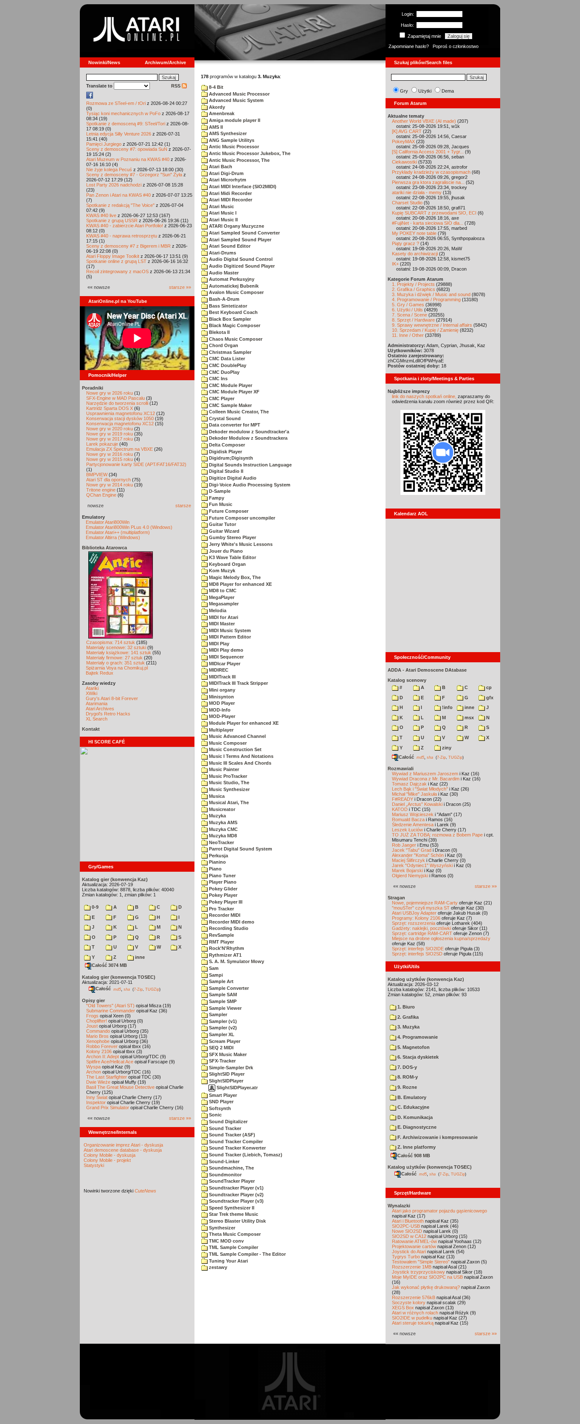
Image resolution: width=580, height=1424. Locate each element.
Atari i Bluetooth (408, 1220)
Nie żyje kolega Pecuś (109, 169)
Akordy (216, 107)
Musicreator (221, 809)
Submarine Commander (110, 1010)
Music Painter (223, 769)
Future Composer (228, 511)
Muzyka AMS (222, 822)
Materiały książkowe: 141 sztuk (118, 652)
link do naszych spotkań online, (424, 396)
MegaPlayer (221, 597)
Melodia (217, 610)
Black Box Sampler (229, 319)
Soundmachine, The (231, 1167)
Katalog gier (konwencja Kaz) (115, 879)
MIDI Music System (229, 630)
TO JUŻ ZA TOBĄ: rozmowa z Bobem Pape (437, 834)
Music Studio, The (228, 782)
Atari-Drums (222, 252)
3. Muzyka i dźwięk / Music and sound (431, 294)
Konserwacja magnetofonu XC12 (120, 423)
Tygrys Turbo (406, 1256)
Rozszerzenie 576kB (413, 1297)
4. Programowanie (417, 1037)
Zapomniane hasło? (409, 46)
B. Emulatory (411, 1097)
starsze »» (180, 287)
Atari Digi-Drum (226, 173)
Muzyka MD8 (222, 835)
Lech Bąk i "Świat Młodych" (420, 788)
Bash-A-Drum (223, 299)
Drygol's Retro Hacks (108, 713)
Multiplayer (221, 729)
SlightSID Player (226, 1073)
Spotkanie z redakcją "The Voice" (120, 205)
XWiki (91, 693)
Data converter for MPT (234, 424)
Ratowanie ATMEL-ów (414, 1241)
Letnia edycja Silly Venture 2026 (118, 133)
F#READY (402, 799)
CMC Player (221, 398)
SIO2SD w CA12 (409, 1236)
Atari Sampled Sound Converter (244, 232)
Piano (215, 868)
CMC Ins (218, 378)
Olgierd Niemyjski (410, 875)
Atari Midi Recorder (230, 193)
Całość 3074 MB (109, 965)
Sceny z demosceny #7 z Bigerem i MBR (128, 246)
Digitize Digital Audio (232, 477)
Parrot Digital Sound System (240, 848)
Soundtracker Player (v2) (236, 1194)
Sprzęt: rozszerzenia (413, 923)
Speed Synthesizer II (231, 1207)
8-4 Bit (215, 87)
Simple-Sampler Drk (230, 1067)
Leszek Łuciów (407, 829)
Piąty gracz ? (405, 243)
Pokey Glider (222, 888)
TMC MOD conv (226, 1240)
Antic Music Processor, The (239, 160)
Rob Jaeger (404, 845)
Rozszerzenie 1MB (411, 1266)
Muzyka (217, 815)
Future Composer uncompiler (241, 517)
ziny (446, 747)
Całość (103, 988)
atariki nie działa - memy (417, 192)
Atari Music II (223, 219)
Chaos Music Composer (235, 339)
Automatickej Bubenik (233, 285)
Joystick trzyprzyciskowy (418, 1271)
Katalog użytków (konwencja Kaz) (426, 979)
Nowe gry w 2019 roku (109, 433)
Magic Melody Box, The (234, 577)
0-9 (94, 907)
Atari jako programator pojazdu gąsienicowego (439, 1210)
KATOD (400, 809)
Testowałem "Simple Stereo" (421, 1261)
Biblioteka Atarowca (104, 547)
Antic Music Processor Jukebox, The (249, 153)
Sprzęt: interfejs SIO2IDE (418, 948)
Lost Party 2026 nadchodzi (113, 184)
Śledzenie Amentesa (413, 824)
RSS (176, 85)
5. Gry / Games (408, 304)
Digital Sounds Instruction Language (250, 464)
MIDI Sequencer (226, 656)
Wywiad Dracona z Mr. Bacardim (425, 778)
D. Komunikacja (414, 1117)
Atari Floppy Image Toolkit (113, 256)
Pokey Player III (225, 901)
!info (447, 707)
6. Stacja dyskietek (417, 1057)
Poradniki (92, 387)
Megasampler (223, 603)
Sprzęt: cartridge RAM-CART (422, 933)
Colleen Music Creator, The (238, 411)
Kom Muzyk (221, 570)
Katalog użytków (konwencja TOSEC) (430, 1167)
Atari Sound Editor (229, 246)
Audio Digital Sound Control (240, 259)
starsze (183, 505)
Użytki (424, 90)
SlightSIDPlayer (225, 1080)
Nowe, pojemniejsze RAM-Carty (425, 902)
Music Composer (227, 743)
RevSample (221, 935)
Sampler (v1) (222, 1021)
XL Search (96, 718)
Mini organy (221, 689)
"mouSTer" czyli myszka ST (421, 907)
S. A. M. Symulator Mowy (236, 961)
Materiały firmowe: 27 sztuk (114, 657)
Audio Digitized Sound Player (241, 265)
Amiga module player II (234, 120)
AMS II (215, 127)
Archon (93, 1071)
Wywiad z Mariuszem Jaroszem (425, 773)
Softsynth (219, 1108)
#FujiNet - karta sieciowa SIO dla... (427, 223)
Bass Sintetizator (227, 305)
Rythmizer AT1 (225, 955)
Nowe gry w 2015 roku (109, 459)
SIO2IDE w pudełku (412, 1317)
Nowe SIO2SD (407, 1231)
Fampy (216, 497)
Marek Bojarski (407, 870)
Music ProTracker (227, 776)
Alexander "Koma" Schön (418, 855)
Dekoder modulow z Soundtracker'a (248, 431)
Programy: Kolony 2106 (416, 918)
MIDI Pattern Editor (229, 636)
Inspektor (96, 1102)
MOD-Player (221, 716)
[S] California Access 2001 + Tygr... (428, 151)
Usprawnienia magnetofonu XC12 (120, 413)
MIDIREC (218, 669)
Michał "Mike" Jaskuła (414, 794)
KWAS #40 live (101, 215)
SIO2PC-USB (406, 1226)
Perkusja (218, 855)
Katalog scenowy (407, 680)
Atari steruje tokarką (413, 1322)
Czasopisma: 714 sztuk (110, 642)
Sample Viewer (225, 1008)
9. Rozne (406, 1087)
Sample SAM (222, 994)
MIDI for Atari (223, 617)
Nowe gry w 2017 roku (109, 438)
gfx (489, 697)
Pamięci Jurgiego (103, 144)
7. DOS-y (406, 1067)
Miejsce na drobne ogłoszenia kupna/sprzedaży (441, 938)
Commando (98, 1031)
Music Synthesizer (229, 789)
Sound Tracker (224, 1128)
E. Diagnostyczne (416, 1127)
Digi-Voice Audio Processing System (249, 484)
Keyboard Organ (227, 564)
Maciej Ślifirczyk (408, 860)
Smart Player (222, 1095)
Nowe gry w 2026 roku (109, 393)
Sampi (215, 975)
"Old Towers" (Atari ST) (110, 1005)
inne (139, 957)
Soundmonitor (225, 1174)
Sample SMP (222, 1001)
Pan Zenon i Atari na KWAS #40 (118, 195)
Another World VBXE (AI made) (424, 121)
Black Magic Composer (234, 325)
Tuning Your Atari (228, 1260)
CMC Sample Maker (230, 405)
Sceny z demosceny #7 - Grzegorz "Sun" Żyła (134, 174)
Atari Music (221, 206)
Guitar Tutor (222, 524)
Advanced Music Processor (239, 93)
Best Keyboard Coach (233, 312)
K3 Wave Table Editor (232, 557)
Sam (213, 968)
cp (488, 687)
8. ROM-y (407, 1076)
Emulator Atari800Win (108, 522)
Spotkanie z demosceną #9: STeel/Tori (125, 123)
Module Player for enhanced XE (243, 723)
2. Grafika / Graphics (413, 289)
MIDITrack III (222, 676)
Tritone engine (100, 489)
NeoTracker (221, 842)
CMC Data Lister (226, 358)
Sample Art (221, 981)
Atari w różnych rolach (415, 1312)
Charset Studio (407, 202)
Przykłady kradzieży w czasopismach (431, 172)
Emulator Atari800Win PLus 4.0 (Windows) (129, 527)
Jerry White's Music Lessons (240, 544)
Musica (216, 796)
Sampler (217, 1014)
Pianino (217, 862)
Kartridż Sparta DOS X (109, 408)
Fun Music (220, 504)
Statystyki (94, 1165)
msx (468, 717)
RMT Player (221, 941)
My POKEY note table (414, 233)
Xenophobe (98, 1041)
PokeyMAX (403, 141)
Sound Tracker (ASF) (231, 1134)
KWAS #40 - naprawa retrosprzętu (121, 235)
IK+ (395, 263)
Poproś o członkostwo (456, 46)
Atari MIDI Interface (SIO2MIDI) (242, 186)
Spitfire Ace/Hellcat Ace (109, 1061)
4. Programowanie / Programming (426, 299)
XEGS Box (403, 1307)
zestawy (217, 1267)
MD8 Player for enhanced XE (240, 584)
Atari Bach (220, 166)
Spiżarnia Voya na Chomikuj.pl (117, 667)
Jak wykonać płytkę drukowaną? (426, 1287)
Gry (404, 90)
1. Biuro (405, 1006)
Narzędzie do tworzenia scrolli (117, 403)
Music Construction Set (235, 749)
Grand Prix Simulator (107, 1107)
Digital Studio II (225, 471)
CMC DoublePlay (227, 365)
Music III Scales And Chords (239, 763)
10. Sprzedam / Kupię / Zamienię (425, 330)
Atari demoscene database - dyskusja (123, 1150)
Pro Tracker (221, 908)
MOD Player (221, 703)
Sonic (215, 1114)
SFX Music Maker (227, 1054)
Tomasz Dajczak (409, 783)
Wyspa (93, 1066)
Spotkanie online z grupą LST (116, 261)
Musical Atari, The (228, 802)
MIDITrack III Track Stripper (238, 683)
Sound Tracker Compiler (235, 1141)
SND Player (221, 1101)
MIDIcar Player (224, 663)
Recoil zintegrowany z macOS (117, 271)
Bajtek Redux (99, 672)
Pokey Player (222, 895)
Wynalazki (399, 1205)
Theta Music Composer (234, 1234)
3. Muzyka (408, 1026)
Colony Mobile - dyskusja (109, 1155)
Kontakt (91, 729)
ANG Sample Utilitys (231, 140)
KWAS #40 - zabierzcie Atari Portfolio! (124, 225)
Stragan (396, 897)
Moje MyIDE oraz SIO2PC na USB (427, 1277)
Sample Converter (228, 988)
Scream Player (224, 1041)
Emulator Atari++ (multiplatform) (118, 532)
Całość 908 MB (413, 1155)
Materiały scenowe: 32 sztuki (116, 647)
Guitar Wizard (223, 531)
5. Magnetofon (413, 1047)
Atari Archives (100, 708)
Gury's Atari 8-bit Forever (112, 698)
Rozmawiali (401, 768)
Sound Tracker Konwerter (237, 1147)
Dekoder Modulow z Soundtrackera (247, 438)
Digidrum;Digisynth (230, 458)
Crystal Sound (224, 418)
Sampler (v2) (222, 1027)
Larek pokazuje (102, 443)
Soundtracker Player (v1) (236, 1187)
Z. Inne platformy (416, 1147)
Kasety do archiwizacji (415, 253)
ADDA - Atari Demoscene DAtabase (427, 669)
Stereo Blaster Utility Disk (237, 1220)
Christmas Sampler (229, 352)
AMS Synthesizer (227, 133)
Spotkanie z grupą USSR (112, 220)
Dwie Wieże (98, 1082)
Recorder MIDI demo (231, 921)
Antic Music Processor (233, 146)
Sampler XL (221, 1034)
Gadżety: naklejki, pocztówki (421, 928)
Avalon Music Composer (236, 292)
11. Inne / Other (408, 335)
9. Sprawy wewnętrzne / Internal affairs (432, 325)
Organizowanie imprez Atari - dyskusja (123, 1144)
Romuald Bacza (408, 819)
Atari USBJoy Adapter (414, 912)
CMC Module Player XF (233, 391)
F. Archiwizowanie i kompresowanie (437, 1137)
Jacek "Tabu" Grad (411, 850)
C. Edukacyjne (412, 1107)
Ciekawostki (404, 161)
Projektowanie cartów (414, 1246)
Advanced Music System (236, 100)
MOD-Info (219, 709)
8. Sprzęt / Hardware (413, 319)
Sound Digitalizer (228, 1121)
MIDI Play (218, 643)
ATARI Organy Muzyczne (236, 226)
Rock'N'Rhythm (226, 948)
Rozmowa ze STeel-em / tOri (116, 103)
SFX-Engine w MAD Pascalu (115, 398)
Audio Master (223, 272)
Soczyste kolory (408, 1302)
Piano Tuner (222, 875)
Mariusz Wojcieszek (413, 814)
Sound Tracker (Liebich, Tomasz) (245, 1154)
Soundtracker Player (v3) (236, 1201)
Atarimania (96, 703)
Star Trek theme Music (233, 1214)
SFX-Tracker (222, 1060)
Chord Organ (223, 345)
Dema (448, 90)
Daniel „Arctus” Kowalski (417, 804)
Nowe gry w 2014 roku (109, 484)
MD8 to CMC (222, 590)
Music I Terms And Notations (240, 756)
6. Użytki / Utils (407, 309)
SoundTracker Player (231, 1181)
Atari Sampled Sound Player (239, 239)
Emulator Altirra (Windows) (113, 537)
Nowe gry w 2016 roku (109, 454)
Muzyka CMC (223, 829)
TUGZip (152, 989)
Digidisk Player (225, 451)
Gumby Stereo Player (232, 537)
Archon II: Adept (103, 1056)
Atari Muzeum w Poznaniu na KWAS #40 (127, 159)
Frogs (92, 1015)
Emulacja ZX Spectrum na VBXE (119, 449)
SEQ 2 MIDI (221, 1047)
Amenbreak (221, 113)
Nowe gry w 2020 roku (109, 428)
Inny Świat (96, 1097)
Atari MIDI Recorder (230, 199)
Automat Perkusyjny (231, 279)
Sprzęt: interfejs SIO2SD (417, 953)
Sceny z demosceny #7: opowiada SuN (126, 149)
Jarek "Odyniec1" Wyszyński (422, 865)
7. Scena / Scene (409, 314)
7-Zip (138, 989)
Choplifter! (96, 1020)
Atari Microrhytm (227, 179)
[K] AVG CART (407, 131)
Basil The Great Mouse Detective (120, 1087)
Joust (92, 1025)
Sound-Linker (223, 1161)
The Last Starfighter (106, 1076)
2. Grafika (407, 1017)
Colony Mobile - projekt (107, 1160)
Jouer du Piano (225, 551)
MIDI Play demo (225, 650)
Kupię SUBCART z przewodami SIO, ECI (434, 212)
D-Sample (219, 491)
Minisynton (221, 696)
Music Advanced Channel (237, 736)
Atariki (92, 688)
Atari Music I (222, 212)
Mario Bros (97, 1036)
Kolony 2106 (99, 1051)
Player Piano (222, 881)
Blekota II (219, 332)
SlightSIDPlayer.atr (236, 1087)
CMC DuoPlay (223, 372)
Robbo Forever (102, 1046)
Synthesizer (221, 1227)
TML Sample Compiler (233, 1247)
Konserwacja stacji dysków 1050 (120, 418)
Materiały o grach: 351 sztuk (115, 662)
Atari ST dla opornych (108, 479)
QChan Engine (101, 494)
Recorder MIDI (224, 915)
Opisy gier (93, 1000)
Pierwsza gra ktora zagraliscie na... (428, 182)
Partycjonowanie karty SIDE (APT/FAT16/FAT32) (136, 464)
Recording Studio (228, 928)
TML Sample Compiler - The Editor (247, 1254)
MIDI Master (221, 623)
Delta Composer (226, 444)
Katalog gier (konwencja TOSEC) (118, 977)
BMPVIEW (96, 474)
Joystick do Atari (409, 1251)
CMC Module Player (230, 385)
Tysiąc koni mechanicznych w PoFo (123, 113)
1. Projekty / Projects (413, 284)
